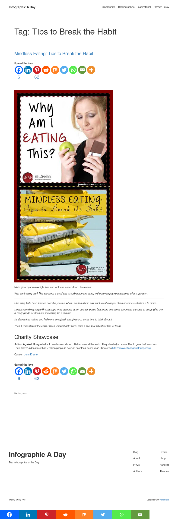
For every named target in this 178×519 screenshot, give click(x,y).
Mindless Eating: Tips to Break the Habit (53, 53)
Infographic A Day (22, 7)
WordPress (164, 499)
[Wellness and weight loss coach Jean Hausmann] (63, 185)
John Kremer (31, 354)
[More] (91, 70)
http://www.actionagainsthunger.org (131, 348)
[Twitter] (64, 70)
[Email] (82, 70)
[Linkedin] (28, 70)
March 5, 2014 (20, 393)
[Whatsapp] (73, 70)
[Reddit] (46, 70)
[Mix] (55, 70)
